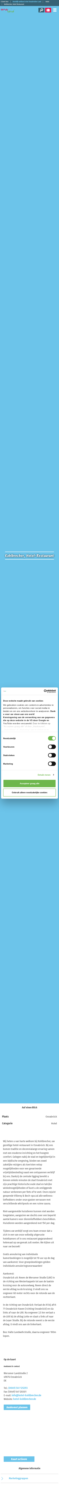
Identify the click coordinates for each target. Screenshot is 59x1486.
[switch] (52, 747)
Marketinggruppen (18, 1478)
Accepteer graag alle (29, 783)
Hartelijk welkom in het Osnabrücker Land (27, 2)
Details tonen (44, 775)
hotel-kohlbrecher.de (24, 1399)
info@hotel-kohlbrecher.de (26, 1395)
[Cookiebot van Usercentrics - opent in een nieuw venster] (44, 691)
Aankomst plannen (16, 1407)
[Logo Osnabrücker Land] (9, 10)
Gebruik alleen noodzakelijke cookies (29, 792)
